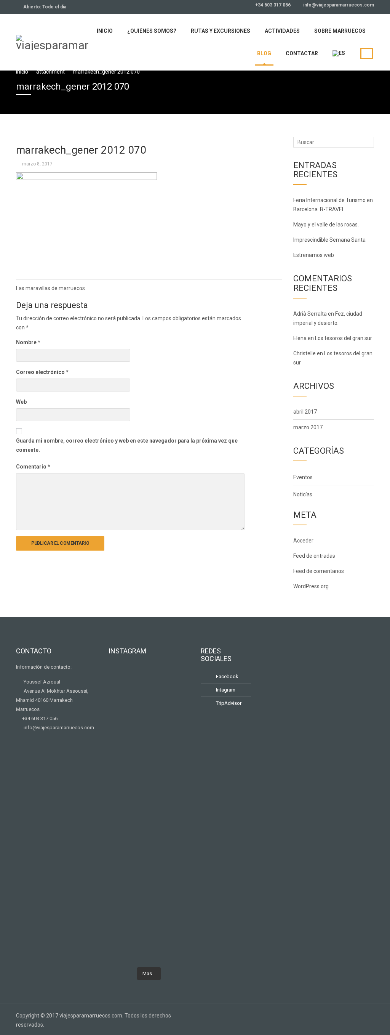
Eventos (303, 477)
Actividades (282, 31)
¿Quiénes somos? (151, 31)
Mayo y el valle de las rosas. (326, 224)
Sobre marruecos (340, 31)
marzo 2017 (308, 427)
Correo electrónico (42, 372)
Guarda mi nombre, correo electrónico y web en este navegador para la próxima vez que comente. (127, 445)
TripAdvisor (228, 703)
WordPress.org (311, 586)
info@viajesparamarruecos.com (338, 5)
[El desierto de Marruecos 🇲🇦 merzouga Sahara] (121, 699)
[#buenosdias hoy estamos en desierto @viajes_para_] (177, 765)
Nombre (28, 342)
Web (21, 402)
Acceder (303, 541)
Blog (264, 53)
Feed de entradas (314, 556)
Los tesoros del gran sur (343, 338)
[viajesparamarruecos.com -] (52, 41)
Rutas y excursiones (220, 31)
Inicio (105, 31)
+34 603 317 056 (272, 5)
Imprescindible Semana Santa (329, 240)
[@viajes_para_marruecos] (149, 674)
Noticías (302, 494)
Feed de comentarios (318, 571)
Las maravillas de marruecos (50, 288)
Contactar (302, 53)
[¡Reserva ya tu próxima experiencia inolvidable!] (121, 848)
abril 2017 (305, 412)
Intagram (225, 690)
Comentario (33, 467)
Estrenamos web (313, 255)
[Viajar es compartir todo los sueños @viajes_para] (177, 694)
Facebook (226, 676)
